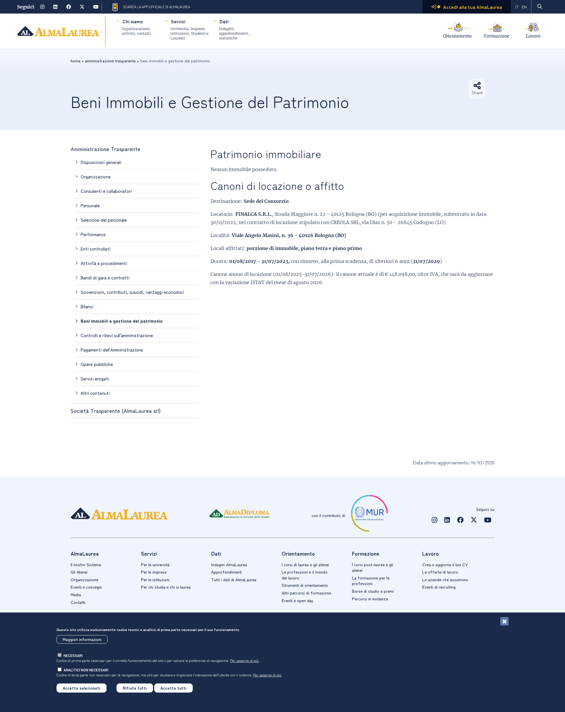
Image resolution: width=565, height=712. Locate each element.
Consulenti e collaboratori (106, 191)
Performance (93, 234)
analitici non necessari (86, 669)
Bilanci (87, 306)
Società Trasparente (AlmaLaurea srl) (116, 410)
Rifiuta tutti (135, 688)
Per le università (155, 564)
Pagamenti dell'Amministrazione (112, 350)
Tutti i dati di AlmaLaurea (233, 579)
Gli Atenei (79, 572)
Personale (90, 205)
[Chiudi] (504, 621)
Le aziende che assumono (445, 579)
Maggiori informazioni (82, 640)
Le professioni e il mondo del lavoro (305, 575)
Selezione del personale (104, 220)
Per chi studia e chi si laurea (166, 587)
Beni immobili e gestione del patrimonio (122, 321)
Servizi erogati (95, 378)
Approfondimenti (226, 572)
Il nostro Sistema (86, 564)
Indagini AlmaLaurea (229, 564)
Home (75, 61)
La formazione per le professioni (370, 581)
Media (76, 594)
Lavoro (533, 36)
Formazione (496, 36)
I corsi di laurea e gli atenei (305, 564)
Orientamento (457, 36)
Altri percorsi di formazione (306, 593)
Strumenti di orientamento (305, 585)
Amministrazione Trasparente (110, 61)
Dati (224, 21)
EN (524, 7)
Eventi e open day (297, 600)
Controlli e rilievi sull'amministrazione (117, 335)
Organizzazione (96, 176)
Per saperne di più (244, 660)
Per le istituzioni (155, 579)
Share (477, 92)
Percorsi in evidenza (370, 599)
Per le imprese (154, 572)
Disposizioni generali (101, 162)
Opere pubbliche (97, 364)
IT (517, 7)
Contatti (78, 602)
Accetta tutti (173, 688)
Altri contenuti (95, 393)
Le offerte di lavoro (440, 572)
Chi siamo (132, 21)
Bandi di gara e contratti (105, 277)
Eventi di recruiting (439, 587)
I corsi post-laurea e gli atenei (372, 567)
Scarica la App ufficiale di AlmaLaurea (156, 6)
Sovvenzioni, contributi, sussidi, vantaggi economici (132, 292)
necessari (73, 655)
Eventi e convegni (86, 587)
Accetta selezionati (81, 688)
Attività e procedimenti (104, 263)
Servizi (178, 21)
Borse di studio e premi (373, 591)
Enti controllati (95, 249)
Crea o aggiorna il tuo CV (445, 564)
